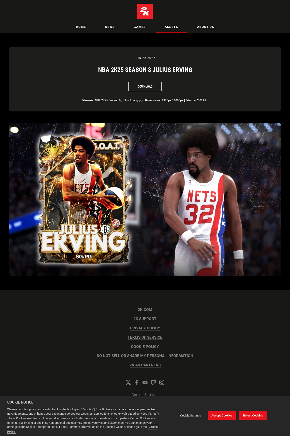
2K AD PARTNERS (145, 365)
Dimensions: (153, 100)
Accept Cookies (221, 415)
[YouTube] (145, 382)
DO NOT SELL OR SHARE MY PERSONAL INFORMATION (145, 356)
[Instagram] (161, 382)
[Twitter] (128, 382)
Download (145, 86)
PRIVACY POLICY (145, 328)
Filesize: (191, 100)
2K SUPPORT (145, 319)
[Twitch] (153, 382)
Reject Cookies (253, 415)
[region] (145, 416)
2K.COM (145, 310)
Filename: (88, 100)
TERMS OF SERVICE (145, 337)
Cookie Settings (145, 395)
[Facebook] (136, 382)
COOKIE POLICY (145, 347)
